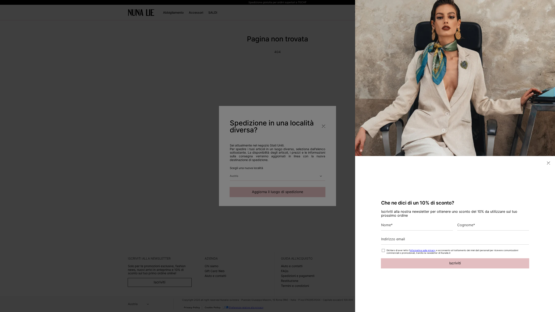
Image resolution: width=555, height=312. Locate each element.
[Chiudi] (548, 163)
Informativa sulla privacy (423, 250)
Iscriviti (455, 263)
